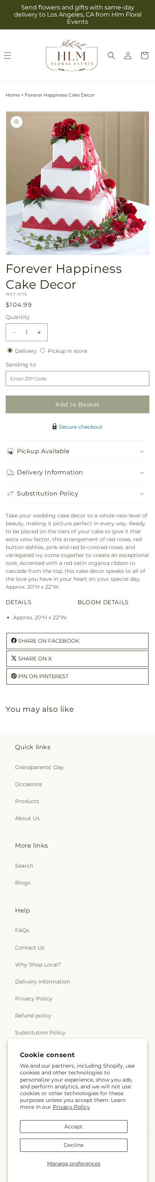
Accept (73, 1126)
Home (13, 95)
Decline (74, 1145)
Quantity (18, 317)
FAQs (22, 930)
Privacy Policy (71, 1107)
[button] (111, 55)
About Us (27, 818)
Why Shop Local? (38, 964)
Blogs (22, 882)
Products (27, 801)
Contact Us (29, 947)
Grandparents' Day (39, 767)
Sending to (32, 365)
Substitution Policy (40, 1032)
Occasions (28, 784)
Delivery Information (42, 981)
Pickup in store (67, 351)
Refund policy (33, 1015)
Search (24, 865)
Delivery (26, 351)
